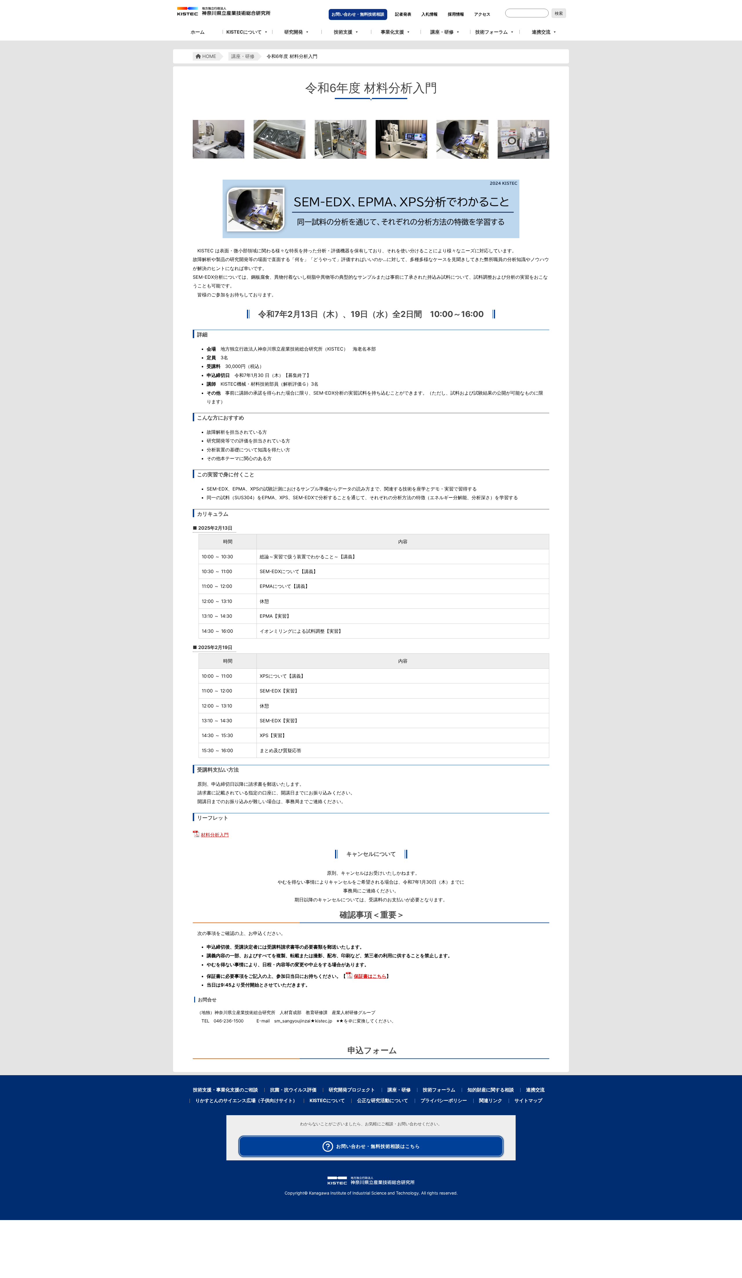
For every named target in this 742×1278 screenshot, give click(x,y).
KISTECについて (244, 32)
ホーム (198, 32)
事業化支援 (392, 32)
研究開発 (293, 32)
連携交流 (541, 32)
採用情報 (456, 14)
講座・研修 (442, 32)
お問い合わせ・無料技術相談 (358, 14)
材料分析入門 (215, 835)
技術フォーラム (491, 32)
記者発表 (403, 14)
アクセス (482, 14)
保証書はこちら (370, 976)
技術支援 (343, 32)
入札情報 (429, 14)
